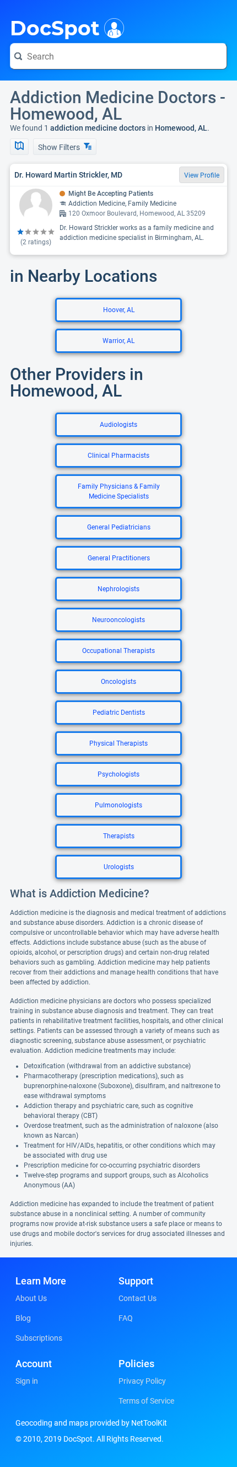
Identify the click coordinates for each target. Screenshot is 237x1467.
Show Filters (60, 147)
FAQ (125, 1318)
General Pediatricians (118, 527)
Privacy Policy (142, 1381)
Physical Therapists (118, 743)
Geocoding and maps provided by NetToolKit (91, 1422)
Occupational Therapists (118, 651)
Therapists (118, 836)
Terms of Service (146, 1400)
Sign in (26, 1381)
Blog (23, 1318)
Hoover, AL (118, 310)
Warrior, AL (118, 341)
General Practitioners (119, 558)
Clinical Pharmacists (118, 455)
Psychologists (118, 774)
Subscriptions (38, 1338)
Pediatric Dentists (119, 712)
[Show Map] (19, 146)
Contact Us (137, 1298)
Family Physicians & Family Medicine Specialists (119, 491)
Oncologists (118, 682)
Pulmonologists (118, 805)
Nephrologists (118, 589)
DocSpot (55, 27)
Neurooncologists (118, 620)
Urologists (119, 867)
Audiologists (118, 425)
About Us (31, 1298)
